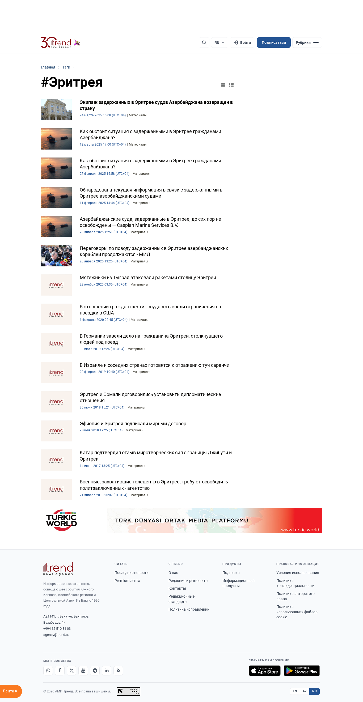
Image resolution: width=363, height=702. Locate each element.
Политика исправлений (188, 609)
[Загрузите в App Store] (265, 670)
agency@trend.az (56, 635)
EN (295, 691)
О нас (173, 573)
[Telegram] (95, 670)
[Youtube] (83, 670)
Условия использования (297, 573)
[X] (71, 670)
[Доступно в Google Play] (302, 670)
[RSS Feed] (118, 670)
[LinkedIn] (106, 670)
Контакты (177, 588)
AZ (305, 691)
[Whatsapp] (48, 670)
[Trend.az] (60, 42)
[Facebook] (60, 670)
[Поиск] (204, 42)
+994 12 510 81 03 (57, 629)
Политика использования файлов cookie (297, 612)
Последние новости (132, 573)
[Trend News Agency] (58, 569)
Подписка (231, 573)
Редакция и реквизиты (188, 580)
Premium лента (127, 580)
